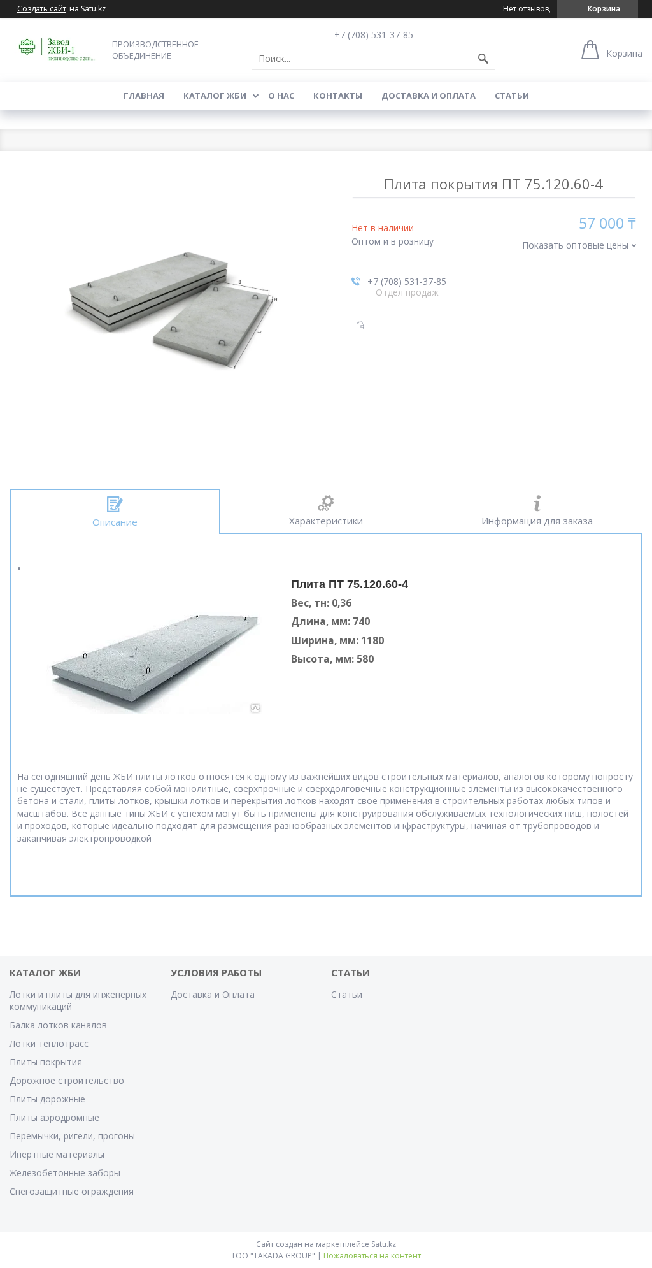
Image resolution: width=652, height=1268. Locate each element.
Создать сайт (41, 8)
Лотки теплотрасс (49, 1043)
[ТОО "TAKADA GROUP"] (57, 49)
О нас (281, 95)
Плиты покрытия (46, 1062)
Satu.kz (383, 1244)
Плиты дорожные (47, 1099)
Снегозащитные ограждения (72, 1191)
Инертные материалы (57, 1154)
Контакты (337, 95)
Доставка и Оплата (428, 95)
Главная (144, 95)
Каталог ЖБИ (214, 95)
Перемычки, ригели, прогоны (72, 1136)
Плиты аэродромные (54, 1117)
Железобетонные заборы (65, 1173)
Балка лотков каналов (58, 1025)
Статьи (512, 95)
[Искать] (483, 58)
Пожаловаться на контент (372, 1255)
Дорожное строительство (67, 1080)
